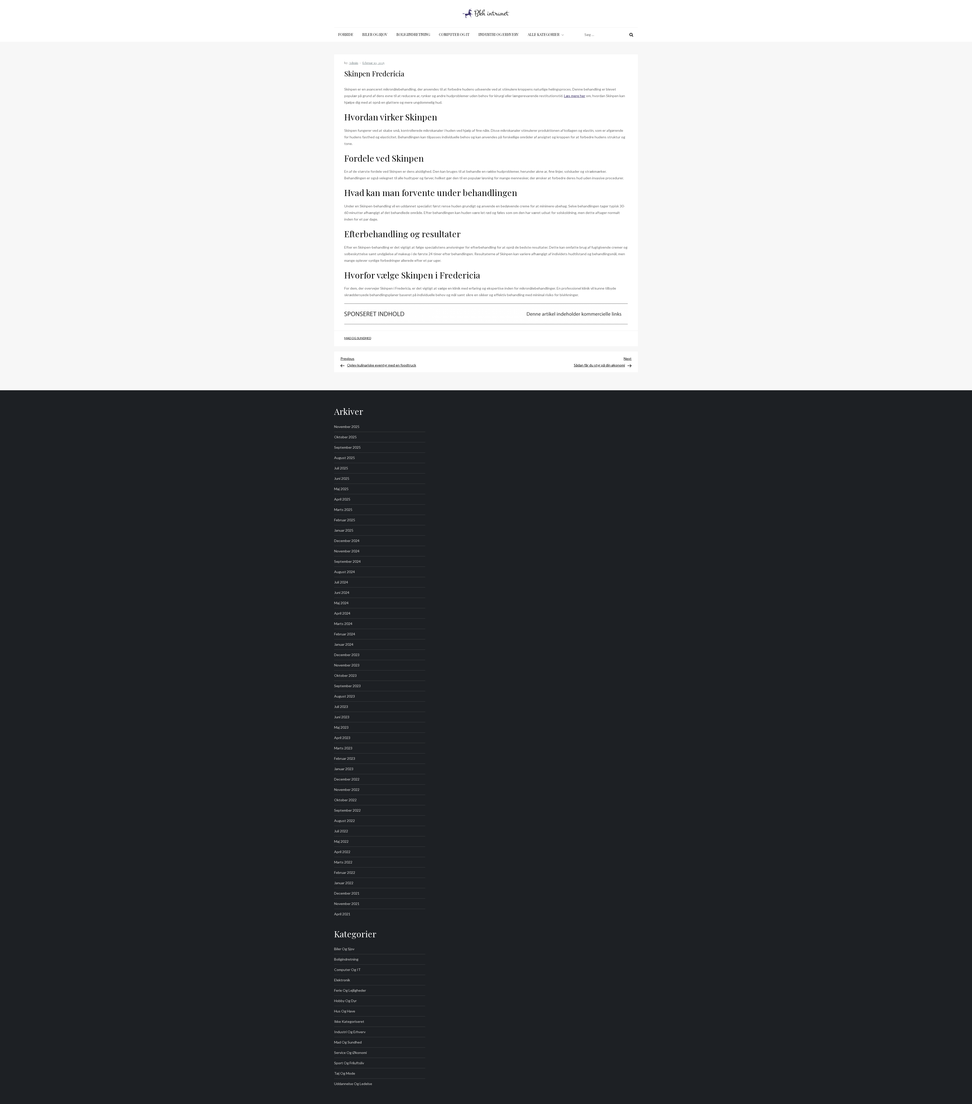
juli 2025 (341, 468)
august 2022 (344, 820)
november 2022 (346, 789)
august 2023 (344, 696)
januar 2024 (343, 644)
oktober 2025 (345, 437)
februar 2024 (344, 634)
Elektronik (342, 980)
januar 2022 (343, 883)
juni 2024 (341, 592)
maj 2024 (341, 603)
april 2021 (342, 914)
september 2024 (347, 561)
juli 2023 (341, 706)
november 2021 (346, 903)
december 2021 (346, 893)
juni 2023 (341, 717)
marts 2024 (343, 623)
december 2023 (346, 655)
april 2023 (342, 737)
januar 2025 (343, 530)
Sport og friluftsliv (349, 1063)
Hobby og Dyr (345, 1001)
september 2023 (347, 686)
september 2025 (347, 447)
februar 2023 (344, 758)
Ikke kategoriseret (349, 1021)
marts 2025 (343, 509)
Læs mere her (574, 96)
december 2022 (346, 779)
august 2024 (344, 572)
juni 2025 (341, 478)
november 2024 (346, 551)
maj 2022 (341, 841)
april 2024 (342, 613)
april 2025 (342, 499)
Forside (345, 34)
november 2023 (346, 665)
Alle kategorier (543, 34)
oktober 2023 (345, 675)
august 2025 (344, 458)
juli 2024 (341, 582)
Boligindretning (413, 34)
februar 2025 (344, 520)
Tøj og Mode (344, 1073)
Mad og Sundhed (357, 338)
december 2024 (346, 540)
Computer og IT (454, 34)
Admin (353, 63)
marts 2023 (343, 748)
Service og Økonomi (350, 1052)
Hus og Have (344, 1011)
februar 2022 (344, 872)
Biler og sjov (375, 34)
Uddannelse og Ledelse (353, 1083)
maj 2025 (341, 489)
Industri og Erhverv (498, 34)
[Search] (631, 35)
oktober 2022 (345, 800)
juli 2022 (341, 831)
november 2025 (346, 426)
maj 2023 (341, 727)
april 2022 (342, 852)
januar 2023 (343, 769)
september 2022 (347, 810)
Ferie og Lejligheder (350, 990)
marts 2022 (343, 862)
